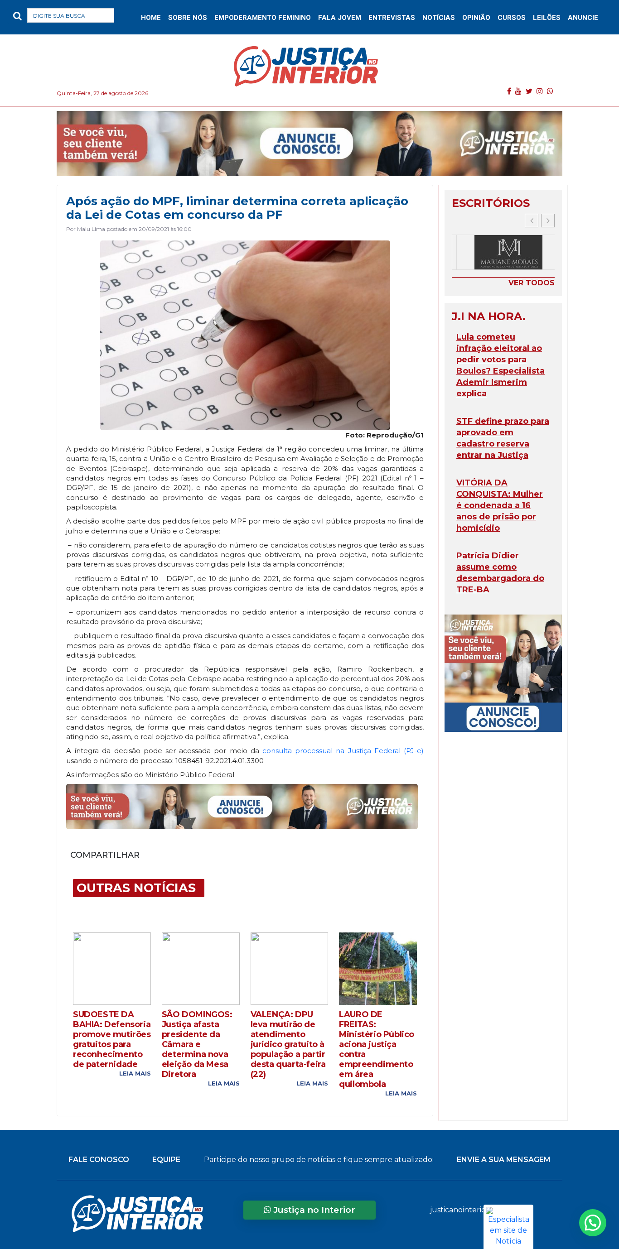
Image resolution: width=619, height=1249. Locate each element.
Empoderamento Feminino (262, 18)
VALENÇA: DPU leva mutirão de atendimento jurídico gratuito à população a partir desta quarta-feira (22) (288, 1044)
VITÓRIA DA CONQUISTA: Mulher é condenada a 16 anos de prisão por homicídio (499, 505)
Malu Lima (91, 229)
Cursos (512, 18)
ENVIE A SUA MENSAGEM (504, 1159)
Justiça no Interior (313, 1210)
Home (151, 18)
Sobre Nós (187, 18)
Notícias (438, 18)
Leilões (547, 18)
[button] (128, 17)
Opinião (476, 18)
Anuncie (583, 18)
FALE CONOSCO (98, 1159)
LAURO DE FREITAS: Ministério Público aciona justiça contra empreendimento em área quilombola (376, 1049)
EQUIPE (166, 1159)
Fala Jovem (339, 18)
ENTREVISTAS (391, 18)
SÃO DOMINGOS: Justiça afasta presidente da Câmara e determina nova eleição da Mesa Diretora (197, 1044)
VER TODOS (531, 283)
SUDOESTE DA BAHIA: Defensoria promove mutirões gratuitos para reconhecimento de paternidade (112, 1039)
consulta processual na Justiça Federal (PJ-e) (343, 750)
